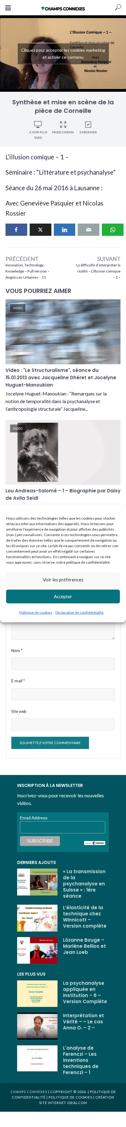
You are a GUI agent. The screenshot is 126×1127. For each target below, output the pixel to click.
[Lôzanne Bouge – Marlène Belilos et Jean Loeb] (37, 950)
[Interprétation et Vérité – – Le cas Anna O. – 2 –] (37, 1026)
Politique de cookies (35, 612)
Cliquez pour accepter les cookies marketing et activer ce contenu (63, 53)
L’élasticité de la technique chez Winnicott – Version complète (84, 917)
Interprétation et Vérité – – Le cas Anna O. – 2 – (83, 1022)
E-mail (18, 680)
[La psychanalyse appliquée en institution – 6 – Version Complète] (37, 993)
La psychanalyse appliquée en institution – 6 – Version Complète (85, 992)
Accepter (63, 596)
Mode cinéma (63, 132)
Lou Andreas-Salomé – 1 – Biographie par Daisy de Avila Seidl (63, 494)
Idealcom (77, 1103)
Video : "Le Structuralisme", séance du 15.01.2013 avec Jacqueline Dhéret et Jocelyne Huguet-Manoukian (61, 377)
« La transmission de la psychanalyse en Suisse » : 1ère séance (84, 884)
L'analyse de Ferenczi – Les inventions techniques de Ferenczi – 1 (80, 1060)
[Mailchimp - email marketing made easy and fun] (95, 842)
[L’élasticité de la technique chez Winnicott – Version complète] (37, 918)
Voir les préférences (63, 579)
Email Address (33, 817)
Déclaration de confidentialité (79, 612)
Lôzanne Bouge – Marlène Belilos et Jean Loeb (84, 946)
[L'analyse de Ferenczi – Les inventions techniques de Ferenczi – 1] (37, 1058)
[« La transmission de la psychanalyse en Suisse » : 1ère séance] (37, 882)
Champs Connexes (28, 1092)
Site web (19, 711)
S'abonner (88, 132)
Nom (16, 650)
